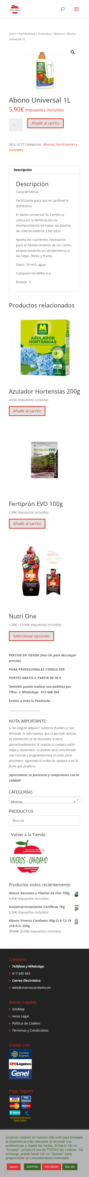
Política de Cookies (26, 1023)
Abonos (59, 34)
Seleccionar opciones (31, 636)
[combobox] (44, 800)
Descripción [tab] (23, 170)
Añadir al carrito (45, 123)
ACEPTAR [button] (32, 1166)
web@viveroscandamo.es (31, 987)
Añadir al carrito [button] (27, 410)
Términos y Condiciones (30, 1030)
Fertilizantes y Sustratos (35, 34)
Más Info (70, 1166)
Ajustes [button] (14, 1166)
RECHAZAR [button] (51, 1166)
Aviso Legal (20, 1016)
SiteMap (18, 1009)
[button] (73, 52)
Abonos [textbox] (43, 801)
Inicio (12, 34)
